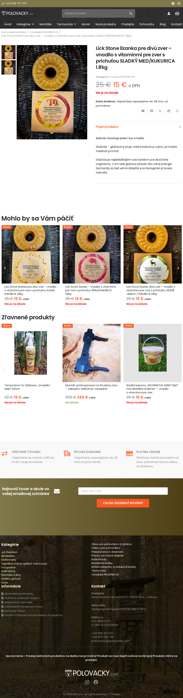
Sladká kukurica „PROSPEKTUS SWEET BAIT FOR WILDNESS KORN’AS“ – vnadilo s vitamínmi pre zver (152, 389)
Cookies (115, 694)
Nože (4, 582)
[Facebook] (173, 3)
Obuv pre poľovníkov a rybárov (112, 544)
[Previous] (5, 268)
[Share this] (151, 111)
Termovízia (99, 570)
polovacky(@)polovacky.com (111, 641)
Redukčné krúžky (102, 563)
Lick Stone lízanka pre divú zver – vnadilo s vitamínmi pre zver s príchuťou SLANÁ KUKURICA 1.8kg (30, 290)
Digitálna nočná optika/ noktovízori (24, 563)
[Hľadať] (131, 13)
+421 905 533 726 (102, 637)
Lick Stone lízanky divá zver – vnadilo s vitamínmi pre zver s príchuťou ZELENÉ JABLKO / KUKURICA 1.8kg (150, 290)
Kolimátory (8, 571)
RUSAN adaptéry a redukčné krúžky (114, 567)
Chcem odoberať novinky (123, 503)
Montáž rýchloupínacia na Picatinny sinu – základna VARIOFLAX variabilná (91, 387)
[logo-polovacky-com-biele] (17, 13)
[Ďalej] (178, 268)
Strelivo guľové (11, 578)
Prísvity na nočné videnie (107, 555)
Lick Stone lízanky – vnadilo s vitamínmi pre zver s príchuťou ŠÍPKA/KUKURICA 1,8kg (90, 290)
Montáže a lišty (11, 575)
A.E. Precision (9, 552)
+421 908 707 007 (103, 633)
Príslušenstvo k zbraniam (107, 552)
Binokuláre (8, 556)
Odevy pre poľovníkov (106, 548)
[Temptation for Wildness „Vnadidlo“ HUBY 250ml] (31, 353)
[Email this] (143, 111)
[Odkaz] (169, 13)
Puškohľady (99, 559)
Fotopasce (8, 567)
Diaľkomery (8, 560)
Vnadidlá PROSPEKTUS (44, 32)
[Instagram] (179, 3)
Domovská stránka (13, 32)
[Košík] (177, 13)
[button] (33, 24)
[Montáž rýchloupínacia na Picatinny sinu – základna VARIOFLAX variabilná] (92, 353)
